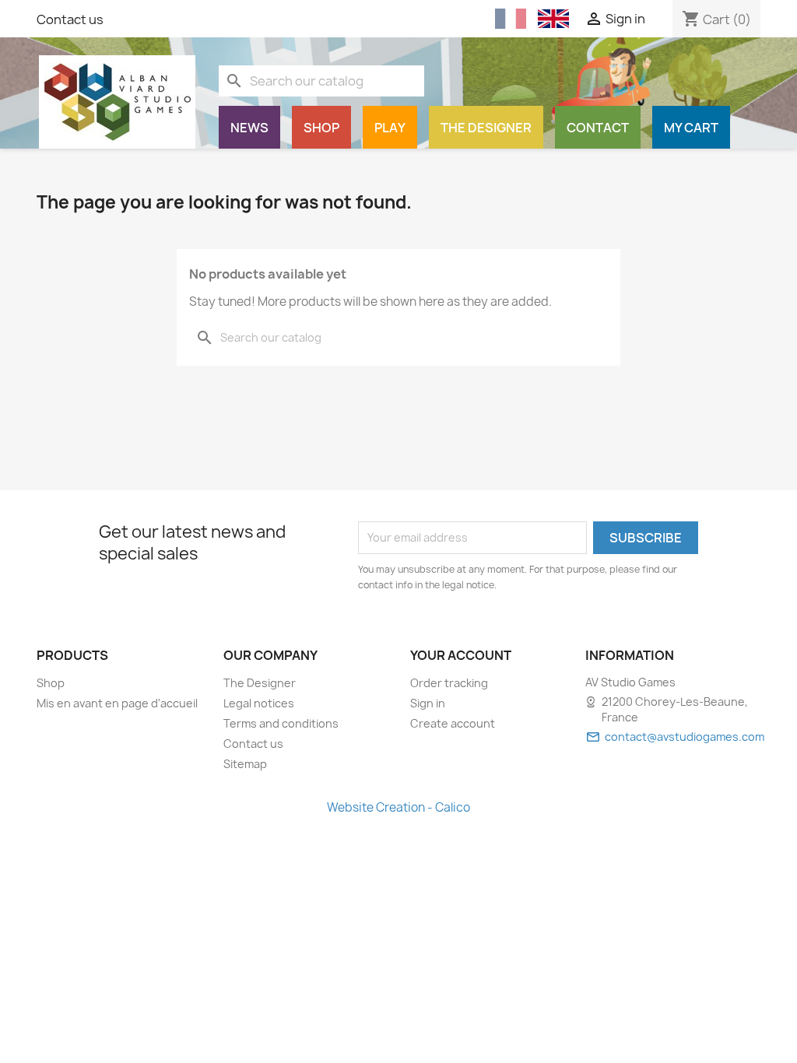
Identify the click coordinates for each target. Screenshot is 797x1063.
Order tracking (449, 682)
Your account (460, 655)
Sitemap (245, 763)
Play (390, 127)
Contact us (70, 19)
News (249, 127)
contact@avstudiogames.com (684, 736)
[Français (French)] (510, 19)
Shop (321, 127)
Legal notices (258, 703)
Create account (452, 723)
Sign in (427, 703)
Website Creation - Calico (398, 807)
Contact (598, 127)
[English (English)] (553, 18)
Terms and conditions (281, 723)
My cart (691, 127)
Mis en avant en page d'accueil (117, 703)
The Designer (486, 127)
